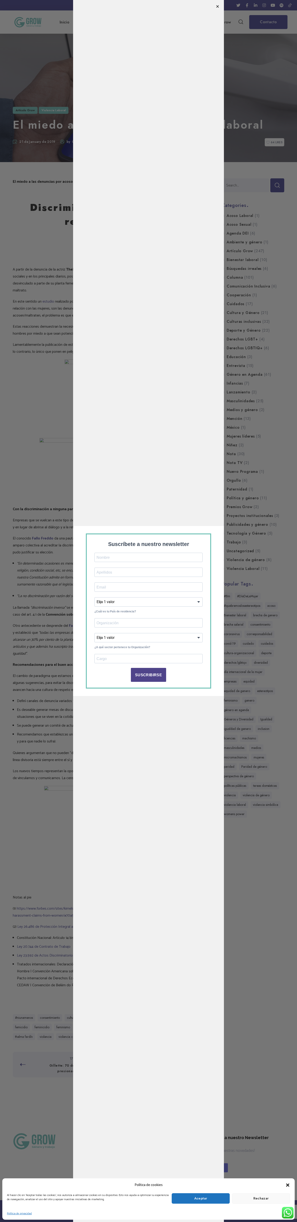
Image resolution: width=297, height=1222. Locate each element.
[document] (148, 611)
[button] (287, 1185)
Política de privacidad (19, 1213)
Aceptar (200, 1198)
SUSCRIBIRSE (148, 675)
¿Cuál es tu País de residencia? (115, 611)
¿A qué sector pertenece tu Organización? (122, 647)
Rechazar (261, 1198)
